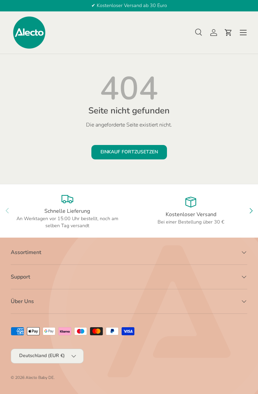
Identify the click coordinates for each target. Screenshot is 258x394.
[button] (228, 32)
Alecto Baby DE (40, 377)
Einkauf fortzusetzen (129, 152)
